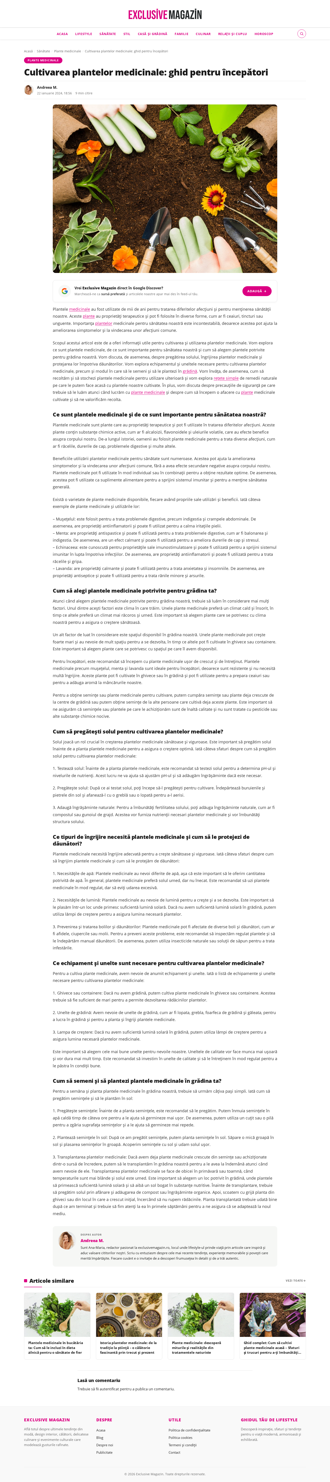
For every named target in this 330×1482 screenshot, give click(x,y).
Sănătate (107, 33)
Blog (99, 1437)
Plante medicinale (67, 51)
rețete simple (226, 378)
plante (89, 316)
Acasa (62, 33)
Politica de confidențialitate (189, 1430)
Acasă (28, 51)
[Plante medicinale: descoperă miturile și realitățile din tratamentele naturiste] (201, 1315)
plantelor (103, 323)
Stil (126, 33)
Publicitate (104, 1452)
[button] (301, 33)
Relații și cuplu (232, 33)
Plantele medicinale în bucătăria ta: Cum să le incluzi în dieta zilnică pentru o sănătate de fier (55, 1347)
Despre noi (104, 1445)
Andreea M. (47, 87)
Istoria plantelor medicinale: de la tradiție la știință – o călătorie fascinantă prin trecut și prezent (128, 1347)
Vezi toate (294, 1281)
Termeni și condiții (183, 1445)
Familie (181, 33)
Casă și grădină (152, 33)
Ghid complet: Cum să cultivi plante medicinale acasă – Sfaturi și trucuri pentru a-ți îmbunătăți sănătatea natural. (271, 1349)
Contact (174, 1452)
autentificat (109, 1389)
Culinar (203, 33)
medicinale (79, 309)
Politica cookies (180, 1437)
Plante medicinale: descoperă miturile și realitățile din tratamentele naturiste (196, 1347)
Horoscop (264, 33)
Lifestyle (83, 33)
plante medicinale (148, 392)
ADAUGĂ (256, 291)
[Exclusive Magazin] (165, 14)
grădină (190, 371)
